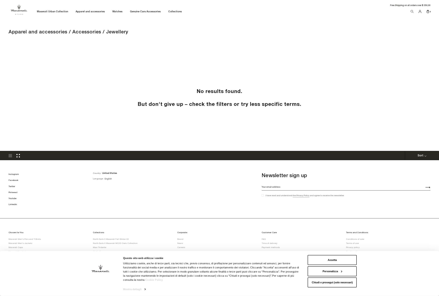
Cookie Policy (154, 279)
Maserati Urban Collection (52, 11)
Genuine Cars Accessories (145, 11)
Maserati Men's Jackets (20, 243)
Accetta (332, 259)
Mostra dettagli (132, 289)
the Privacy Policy (301, 195)
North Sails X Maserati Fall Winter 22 (111, 239)
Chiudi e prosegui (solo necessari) (332, 282)
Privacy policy (353, 247)
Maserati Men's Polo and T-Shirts (25, 239)
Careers (181, 247)
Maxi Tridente (99, 247)
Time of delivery (269, 243)
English (108, 179)
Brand (180, 239)
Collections (175, 11)
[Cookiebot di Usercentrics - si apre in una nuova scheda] (100, 289)
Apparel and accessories (90, 11)
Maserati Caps (16, 247)
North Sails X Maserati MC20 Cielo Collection (115, 243)
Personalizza (330, 271)
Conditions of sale (355, 239)
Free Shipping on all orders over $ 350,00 (410, 5)
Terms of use (352, 243)
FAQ (264, 239)
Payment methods (271, 247)
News (180, 243)
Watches (117, 11)
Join (426, 188)
